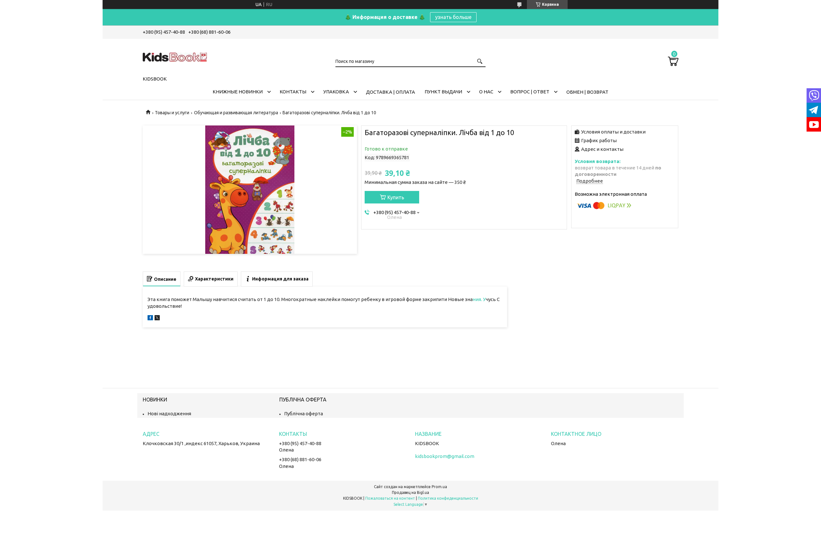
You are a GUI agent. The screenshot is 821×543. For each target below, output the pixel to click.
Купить (395, 197)
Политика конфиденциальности (448, 498)
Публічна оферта (303, 413)
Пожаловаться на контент (390, 498)
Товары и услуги (172, 112)
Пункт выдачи (443, 91)
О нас (486, 91)
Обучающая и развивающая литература (236, 112)
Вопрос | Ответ (529, 91)
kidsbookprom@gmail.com (444, 456)
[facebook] (150, 318)
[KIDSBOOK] (175, 56)
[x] (157, 318)
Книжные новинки (238, 91)
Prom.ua (439, 487)
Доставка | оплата (390, 92)
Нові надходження (169, 413)
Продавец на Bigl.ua (410, 492)
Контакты (293, 91)
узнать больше (453, 17)
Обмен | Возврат (587, 92)
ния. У (479, 299)
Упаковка (336, 91)
